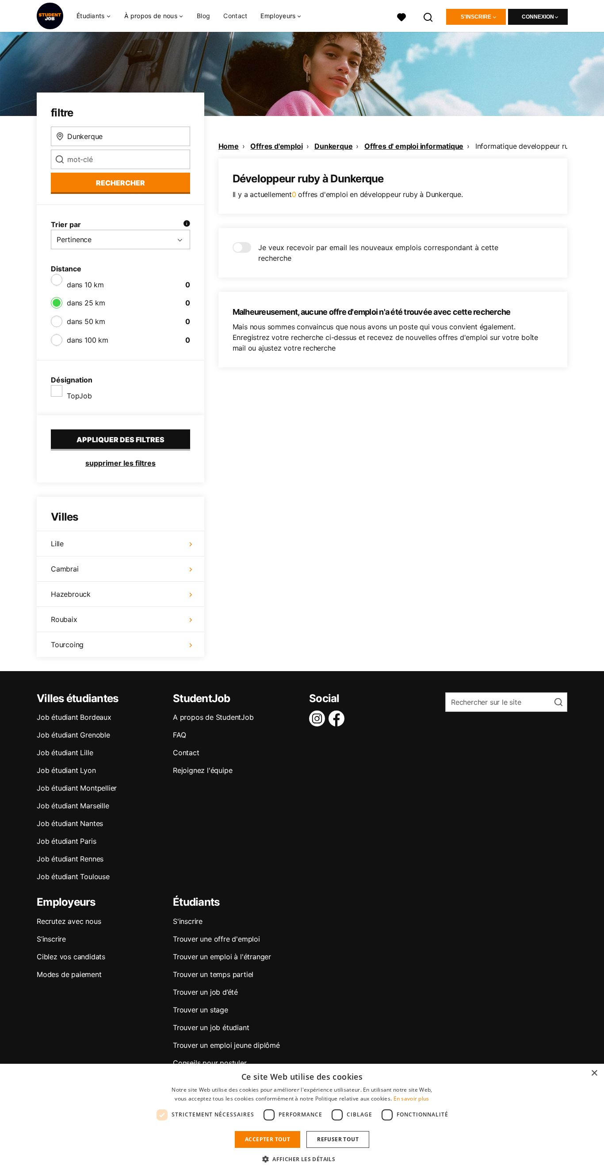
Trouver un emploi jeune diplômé (226, 1045)
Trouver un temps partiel (213, 974)
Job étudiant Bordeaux (74, 717)
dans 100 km (87, 340)
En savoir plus (411, 1098)
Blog (203, 15)
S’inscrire (51, 939)
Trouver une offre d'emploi (216, 939)
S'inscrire (476, 17)
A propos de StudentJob (213, 717)
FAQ (179, 734)
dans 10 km (85, 284)
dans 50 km (86, 321)
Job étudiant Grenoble (73, 734)
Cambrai (65, 568)
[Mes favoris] (401, 16)
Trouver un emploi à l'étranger (222, 956)
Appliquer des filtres (120, 439)
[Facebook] (338, 718)
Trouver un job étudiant (211, 1027)
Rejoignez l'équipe (202, 770)
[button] (302, 1159)
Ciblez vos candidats (71, 956)
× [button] (594, 1073)
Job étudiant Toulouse (73, 876)
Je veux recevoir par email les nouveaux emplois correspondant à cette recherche (378, 253)
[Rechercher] (428, 16)
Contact (235, 15)
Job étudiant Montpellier (77, 788)
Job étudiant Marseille (73, 805)
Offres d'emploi (276, 146)
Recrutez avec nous (69, 921)
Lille (57, 543)
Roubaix (64, 619)
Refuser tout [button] (338, 1139)
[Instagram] (319, 718)
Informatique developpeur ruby (526, 146)
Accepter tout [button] (267, 1139)
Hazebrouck (71, 594)
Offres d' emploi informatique (413, 146)
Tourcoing (67, 644)
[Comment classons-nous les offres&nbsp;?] (186, 224)
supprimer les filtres (120, 463)
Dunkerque (333, 146)
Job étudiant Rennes (70, 858)
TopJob (79, 395)
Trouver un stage (200, 1009)
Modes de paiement (69, 974)
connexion (538, 17)
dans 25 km (86, 302)
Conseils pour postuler (210, 1062)
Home (228, 146)
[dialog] (302, 1119)
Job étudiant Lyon (66, 770)
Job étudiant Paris (66, 841)
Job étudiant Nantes (70, 823)
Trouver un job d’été (205, 992)
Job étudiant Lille (65, 752)
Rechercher (120, 182)
